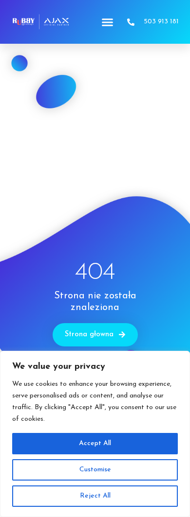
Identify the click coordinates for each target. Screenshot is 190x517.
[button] (107, 22)
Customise (95, 469)
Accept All (95, 443)
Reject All (95, 496)
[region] (95, 434)
